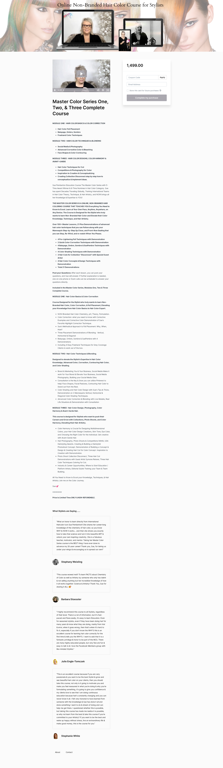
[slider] (78, 90)
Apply (162, 77)
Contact (69, 752)
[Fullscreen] (107, 90)
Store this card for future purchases (145, 90)
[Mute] (98, 90)
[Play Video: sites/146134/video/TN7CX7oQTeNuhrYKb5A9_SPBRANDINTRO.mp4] (81, 73)
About (57, 752)
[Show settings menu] (103, 90)
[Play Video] (54, 90)
